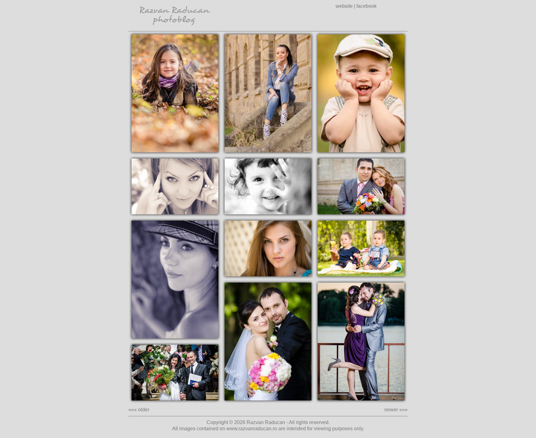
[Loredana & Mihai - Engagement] (175, 372)
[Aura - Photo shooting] (268, 248)
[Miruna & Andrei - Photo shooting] (361, 248)
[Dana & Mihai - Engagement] (361, 341)
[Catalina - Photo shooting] (175, 279)
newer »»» (396, 409)
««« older (138, 409)
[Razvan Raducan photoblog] (174, 29)
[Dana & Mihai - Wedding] (268, 341)
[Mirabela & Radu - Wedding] (361, 186)
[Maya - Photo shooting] (268, 186)
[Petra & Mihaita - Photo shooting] (361, 93)
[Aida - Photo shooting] (175, 93)
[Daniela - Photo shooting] (175, 186)
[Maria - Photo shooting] (268, 93)
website (344, 6)
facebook (366, 6)
